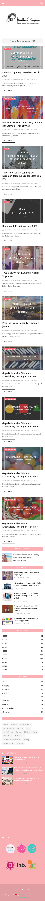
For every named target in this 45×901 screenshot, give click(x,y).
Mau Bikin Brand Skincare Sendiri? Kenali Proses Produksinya (26, 779)
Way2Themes (24, 895)
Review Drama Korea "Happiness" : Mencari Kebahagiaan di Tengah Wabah (26, 595)
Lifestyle (27, 732)
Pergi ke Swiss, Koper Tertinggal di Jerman (21, 324)
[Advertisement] (22, 811)
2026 (23, 636)
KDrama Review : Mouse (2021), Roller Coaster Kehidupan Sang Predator (27, 584)
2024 (23, 643)
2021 (23, 655)
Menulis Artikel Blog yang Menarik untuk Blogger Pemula (26, 619)
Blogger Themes (22, 897)
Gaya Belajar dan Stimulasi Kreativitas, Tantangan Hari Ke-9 (20, 425)
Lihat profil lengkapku (20, 560)
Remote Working (23, 708)
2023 (23, 647)
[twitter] (22, 889)
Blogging (23, 686)
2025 (23, 640)
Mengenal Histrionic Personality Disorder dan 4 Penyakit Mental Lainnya (26, 608)
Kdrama (23, 697)
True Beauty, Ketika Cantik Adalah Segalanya (20, 274)
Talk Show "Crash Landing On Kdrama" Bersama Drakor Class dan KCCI (21, 176)
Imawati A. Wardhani (12, 79)
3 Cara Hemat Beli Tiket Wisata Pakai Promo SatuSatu (27, 758)
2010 (23, 670)
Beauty (23, 682)
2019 (23, 662)
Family (23, 693)
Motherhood (23, 701)
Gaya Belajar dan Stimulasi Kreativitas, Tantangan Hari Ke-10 (20, 375)
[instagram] (28, 889)
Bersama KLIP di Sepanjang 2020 (19, 226)
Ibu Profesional (8, 732)
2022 (23, 651)
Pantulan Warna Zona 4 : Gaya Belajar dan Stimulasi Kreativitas (22, 124)
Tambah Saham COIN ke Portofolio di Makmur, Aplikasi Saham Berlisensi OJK (28, 769)
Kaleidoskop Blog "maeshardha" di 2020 (21, 74)
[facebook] (17, 889)
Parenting (23, 704)
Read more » (9, 90)
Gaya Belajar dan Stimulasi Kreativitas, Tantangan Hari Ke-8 (20, 475)
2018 (23, 666)
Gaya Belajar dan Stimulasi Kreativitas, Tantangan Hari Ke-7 (20, 525)
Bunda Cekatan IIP (25, 724)
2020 (23, 658)
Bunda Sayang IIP (9, 728)
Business (23, 689)
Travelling (23, 712)
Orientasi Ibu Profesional (11, 740)
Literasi (35, 732)
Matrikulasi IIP (7, 736)
